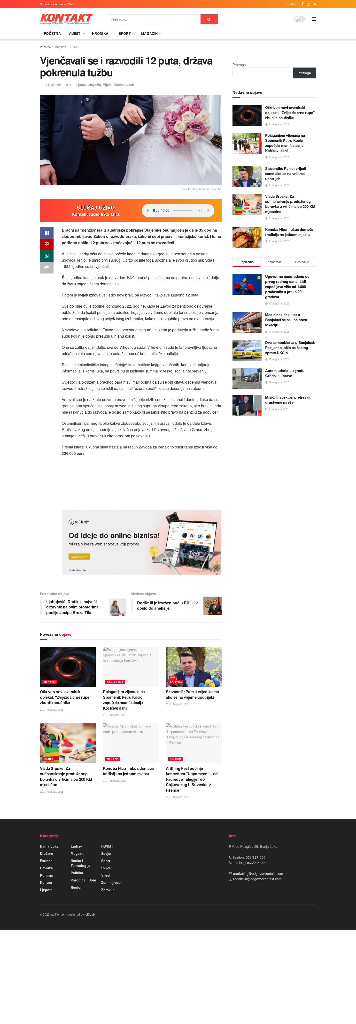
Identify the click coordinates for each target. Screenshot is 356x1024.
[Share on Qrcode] (47, 244)
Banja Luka (115, 682)
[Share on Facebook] (47, 233)
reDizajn (90, 914)
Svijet (105, 867)
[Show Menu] (314, 19)
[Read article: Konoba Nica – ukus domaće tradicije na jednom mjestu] (131, 743)
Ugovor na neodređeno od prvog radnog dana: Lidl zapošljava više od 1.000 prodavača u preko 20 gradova (287, 286)
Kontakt (291, 4)
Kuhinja (46, 875)
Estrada (46, 860)
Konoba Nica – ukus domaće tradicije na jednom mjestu (128, 771)
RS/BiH (48, 759)
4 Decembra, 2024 (58, 84)
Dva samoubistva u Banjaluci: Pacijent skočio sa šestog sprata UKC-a (290, 347)
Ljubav (74, 47)
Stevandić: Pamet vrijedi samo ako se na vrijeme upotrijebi (192, 694)
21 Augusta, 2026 (52, 709)
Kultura (176, 759)
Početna (52, 33)
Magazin (149, 33)
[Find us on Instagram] (308, 4)
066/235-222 (256, 862)
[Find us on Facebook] (303, 4)
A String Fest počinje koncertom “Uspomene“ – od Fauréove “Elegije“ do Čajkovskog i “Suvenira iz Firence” (192, 779)
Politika (176, 682)
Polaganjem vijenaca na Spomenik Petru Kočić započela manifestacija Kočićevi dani (124, 700)
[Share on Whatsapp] (47, 256)
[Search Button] (209, 19)
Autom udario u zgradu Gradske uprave (284, 373)
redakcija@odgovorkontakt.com (257, 878)
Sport (125, 33)
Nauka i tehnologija (80, 863)
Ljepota (46, 889)
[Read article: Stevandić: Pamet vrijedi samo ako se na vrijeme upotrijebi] (194, 667)
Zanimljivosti (124, 84)
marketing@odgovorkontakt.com (258, 873)
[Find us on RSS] (314, 4)
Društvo (46, 853)
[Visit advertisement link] (142, 542)
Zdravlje (108, 889)
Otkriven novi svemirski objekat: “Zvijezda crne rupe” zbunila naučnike (65, 697)
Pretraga (239, 64)
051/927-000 (255, 857)
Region (77, 887)
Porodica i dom (83, 880)
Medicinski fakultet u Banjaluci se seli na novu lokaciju (286, 319)
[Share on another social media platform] (47, 267)
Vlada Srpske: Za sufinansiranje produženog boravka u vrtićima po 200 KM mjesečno (66, 776)
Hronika (100, 33)
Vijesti (75, 33)
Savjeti (106, 853)
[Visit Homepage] (66, 19)
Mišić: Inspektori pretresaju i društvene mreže (289, 399)
